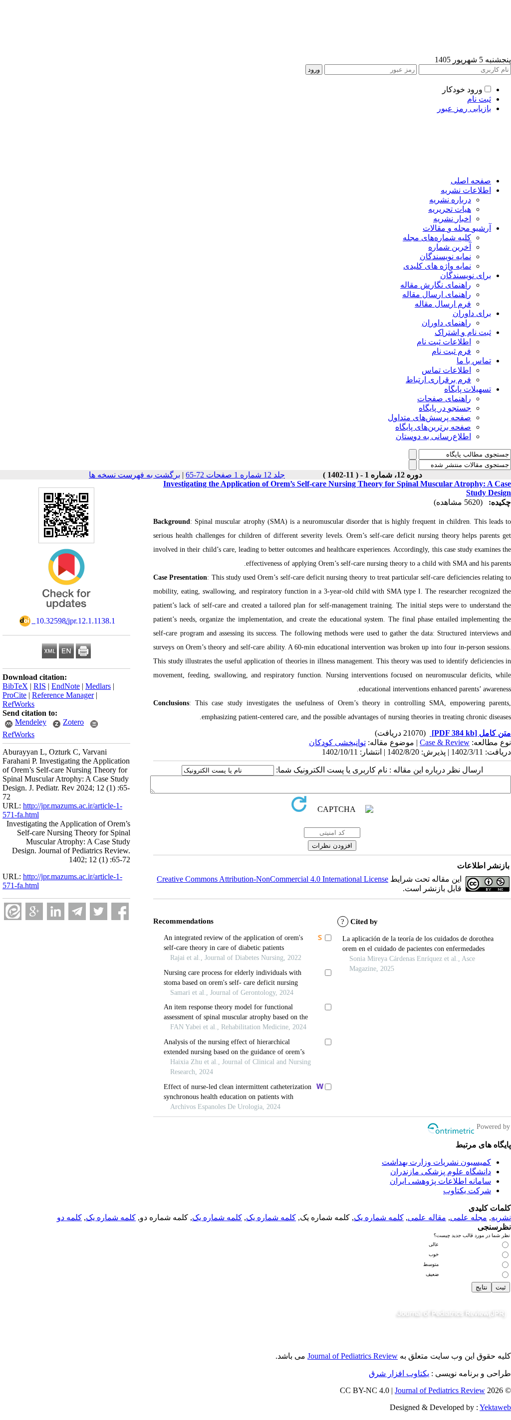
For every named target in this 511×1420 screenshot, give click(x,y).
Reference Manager (63, 695)
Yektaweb (495, 1407)
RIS (39, 686)
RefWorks (18, 704)
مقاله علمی (427, 1217)
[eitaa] (12, 911)
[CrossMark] (66, 612)
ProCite (14, 695)
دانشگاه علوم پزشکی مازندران (440, 1171)
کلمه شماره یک (379, 1217)
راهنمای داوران (446, 322)
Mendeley (30, 722)
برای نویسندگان (465, 275)
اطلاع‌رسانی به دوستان (433, 436)
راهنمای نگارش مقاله (435, 285)
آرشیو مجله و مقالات (457, 228)
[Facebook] (120, 911)
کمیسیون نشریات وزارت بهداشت (436, 1162)
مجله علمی (468, 1217)
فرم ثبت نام (451, 351)
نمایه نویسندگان (445, 256)
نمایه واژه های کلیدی (437, 266)
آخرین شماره (449, 247)
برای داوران (472, 313)
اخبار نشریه (452, 218)
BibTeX (15, 686)
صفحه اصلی (471, 180)
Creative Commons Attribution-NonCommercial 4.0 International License (272, 879)
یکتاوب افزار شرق (399, 1373)
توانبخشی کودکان (337, 742)
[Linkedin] (55, 911)
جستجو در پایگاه (445, 408)
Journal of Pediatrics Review (352, 1356)
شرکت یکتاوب (467, 1190)
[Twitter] (98, 911)
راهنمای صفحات (444, 398)
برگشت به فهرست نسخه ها (134, 475)
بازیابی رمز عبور (464, 108)
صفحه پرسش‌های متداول (429, 417)
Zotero (73, 722)
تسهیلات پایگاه (467, 389)
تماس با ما (474, 360)
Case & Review (445, 742)
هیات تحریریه (449, 209)
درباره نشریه (450, 199)
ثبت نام (479, 99)
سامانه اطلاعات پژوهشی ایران (440, 1181)
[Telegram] (77, 911)
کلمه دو (69, 1217)
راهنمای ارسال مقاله (436, 294)
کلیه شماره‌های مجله (437, 237)
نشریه (501, 1217)
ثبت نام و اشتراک (463, 332)
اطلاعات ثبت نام (444, 341)
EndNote (65, 686)
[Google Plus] (34, 911)
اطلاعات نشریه (466, 190)
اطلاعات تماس (446, 370)
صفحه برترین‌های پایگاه (433, 427)
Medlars (98, 686)
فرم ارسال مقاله (443, 304)
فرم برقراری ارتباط (438, 379)
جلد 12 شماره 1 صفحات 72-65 (235, 475)
